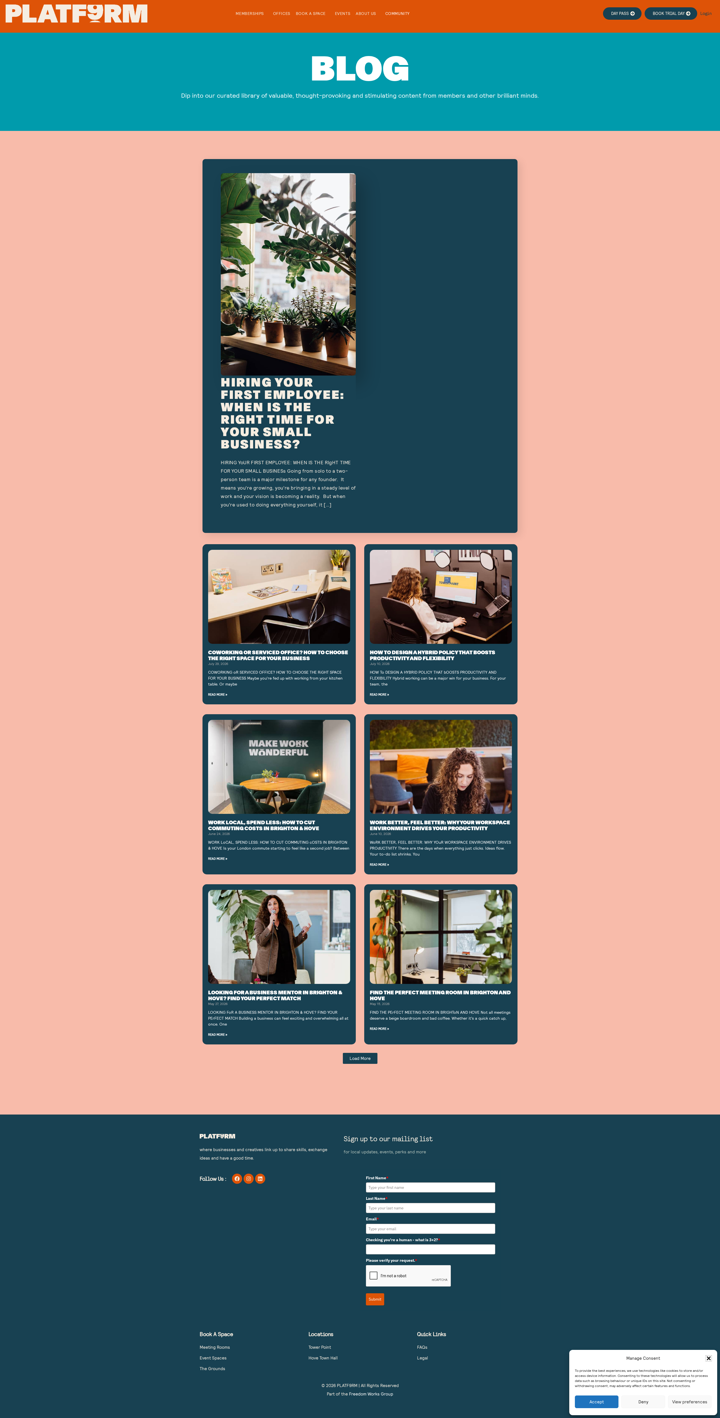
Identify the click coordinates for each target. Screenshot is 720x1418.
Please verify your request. (391, 1260)
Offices (281, 13)
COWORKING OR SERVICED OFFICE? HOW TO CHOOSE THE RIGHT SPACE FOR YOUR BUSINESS (278, 655)
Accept (597, 1401)
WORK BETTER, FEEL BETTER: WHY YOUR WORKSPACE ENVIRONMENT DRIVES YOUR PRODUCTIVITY (440, 825)
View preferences (689, 1401)
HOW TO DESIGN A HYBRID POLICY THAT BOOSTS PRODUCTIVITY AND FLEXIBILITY (432, 655)
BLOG (359, 67)
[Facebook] (237, 1179)
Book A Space (311, 13)
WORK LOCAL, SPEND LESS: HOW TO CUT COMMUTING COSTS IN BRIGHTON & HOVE (263, 825)
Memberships (250, 13)
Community (397, 13)
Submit (375, 1299)
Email (372, 1219)
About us (366, 13)
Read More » (217, 694)
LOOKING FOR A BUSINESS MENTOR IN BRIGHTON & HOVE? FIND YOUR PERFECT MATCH (275, 995)
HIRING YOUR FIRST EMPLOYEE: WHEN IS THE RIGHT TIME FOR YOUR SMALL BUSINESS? (283, 413)
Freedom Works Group (371, 1394)
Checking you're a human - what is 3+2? (403, 1239)
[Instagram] (249, 1179)
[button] (709, 1358)
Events (342, 13)
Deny (643, 1401)
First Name (377, 1177)
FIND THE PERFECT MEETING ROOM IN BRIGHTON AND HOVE (440, 995)
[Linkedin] (260, 1179)
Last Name (377, 1198)
